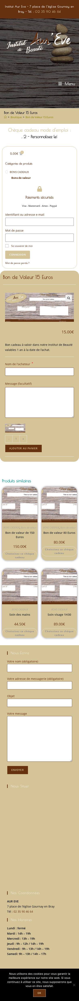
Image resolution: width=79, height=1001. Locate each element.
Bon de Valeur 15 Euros (39, 117)
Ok (39, 992)
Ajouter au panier (23, 448)
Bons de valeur (21, 178)
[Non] (74, 985)
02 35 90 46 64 (48, 11)
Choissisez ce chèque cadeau (19, 555)
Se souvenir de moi (22, 245)
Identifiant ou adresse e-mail (24, 214)
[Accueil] (5, 117)
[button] (68, 298)
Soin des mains (19, 614)
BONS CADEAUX (19, 172)
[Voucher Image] (15, 428)
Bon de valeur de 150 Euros (19, 535)
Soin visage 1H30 (59, 614)
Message (18, 384)
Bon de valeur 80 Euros (59, 533)
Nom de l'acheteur (19, 364)
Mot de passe (14, 230)
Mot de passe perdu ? (17, 263)
